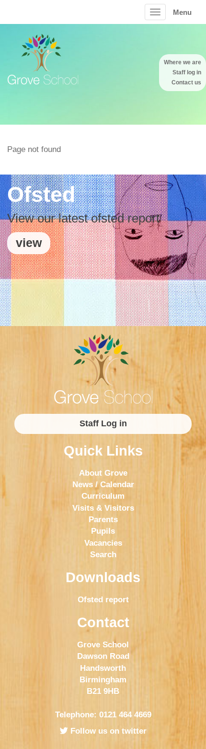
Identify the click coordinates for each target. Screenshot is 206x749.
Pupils (103, 531)
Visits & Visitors (103, 508)
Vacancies (103, 543)
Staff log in (186, 72)
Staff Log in (103, 423)
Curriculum (103, 496)
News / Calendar (103, 484)
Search (103, 554)
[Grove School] (103, 368)
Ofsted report (103, 599)
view (29, 242)
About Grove (103, 473)
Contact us (186, 82)
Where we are (182, 62)
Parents (103, 519)
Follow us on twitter (107, 731)
